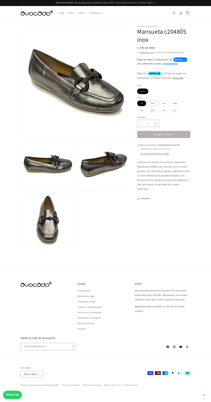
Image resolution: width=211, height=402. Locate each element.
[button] (71, 13)
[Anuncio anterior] (21, 3)
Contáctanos (84, 290)
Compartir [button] (145, 198)
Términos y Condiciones (89, 312)
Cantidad (141, 117)
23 (141, 103)
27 (176, 111)
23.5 (153, 103)
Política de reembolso (71, 385)
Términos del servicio (112, 385)
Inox (142, 91)
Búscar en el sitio (86, 323)
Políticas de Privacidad (89, 317)
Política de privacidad (92, 385)
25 (143, 111)
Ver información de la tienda (155, 153)
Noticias (82, 328)
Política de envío (131, 385)
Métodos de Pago (86, 296)
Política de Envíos (86, 301)
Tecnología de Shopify (50, 385)
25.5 (154, 111)
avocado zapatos (34, 385)
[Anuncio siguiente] (189, 3)
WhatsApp (12, 394)
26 (166, 111)
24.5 (177, 104)
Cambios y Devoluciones (90, 307)
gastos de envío (147, 52)
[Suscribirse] (72, 346)
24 (166, 104)
